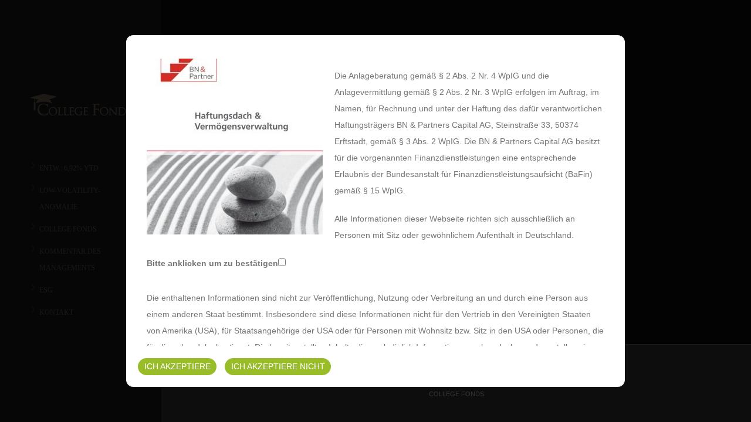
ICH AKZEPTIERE (177, 366)
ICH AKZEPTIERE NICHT (278, 366)
